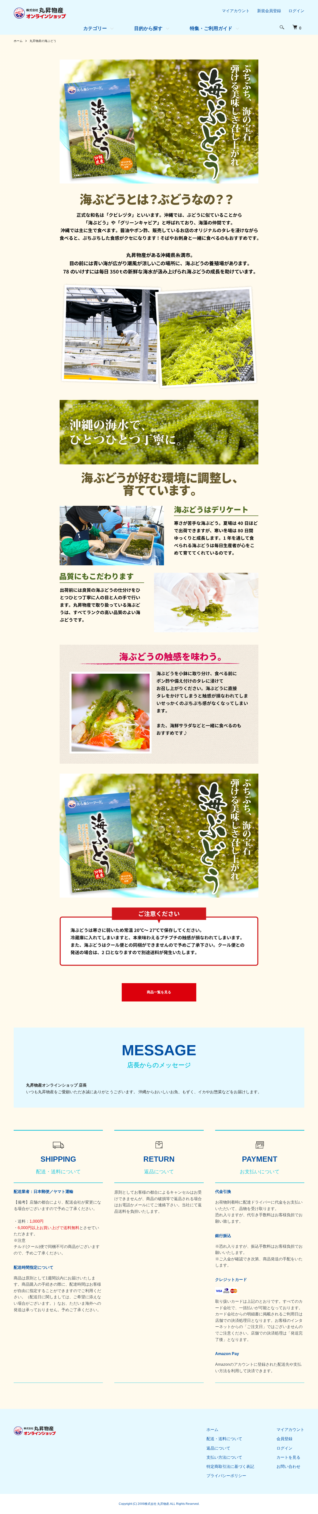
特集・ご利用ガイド (211, 28)
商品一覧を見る (159, 992)
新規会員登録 (269, 11)
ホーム (18, 41)
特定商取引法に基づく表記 (230, 1466)
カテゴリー (95, 28)
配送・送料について (224, 1439)
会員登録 (284, 1439)
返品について (218, 1448)
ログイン (296, 11)
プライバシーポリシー (226, 1476)
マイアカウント (236, 11)
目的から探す (148, 28)
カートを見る (288, 1457)
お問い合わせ (288, 1466)
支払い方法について (224, 1457)
